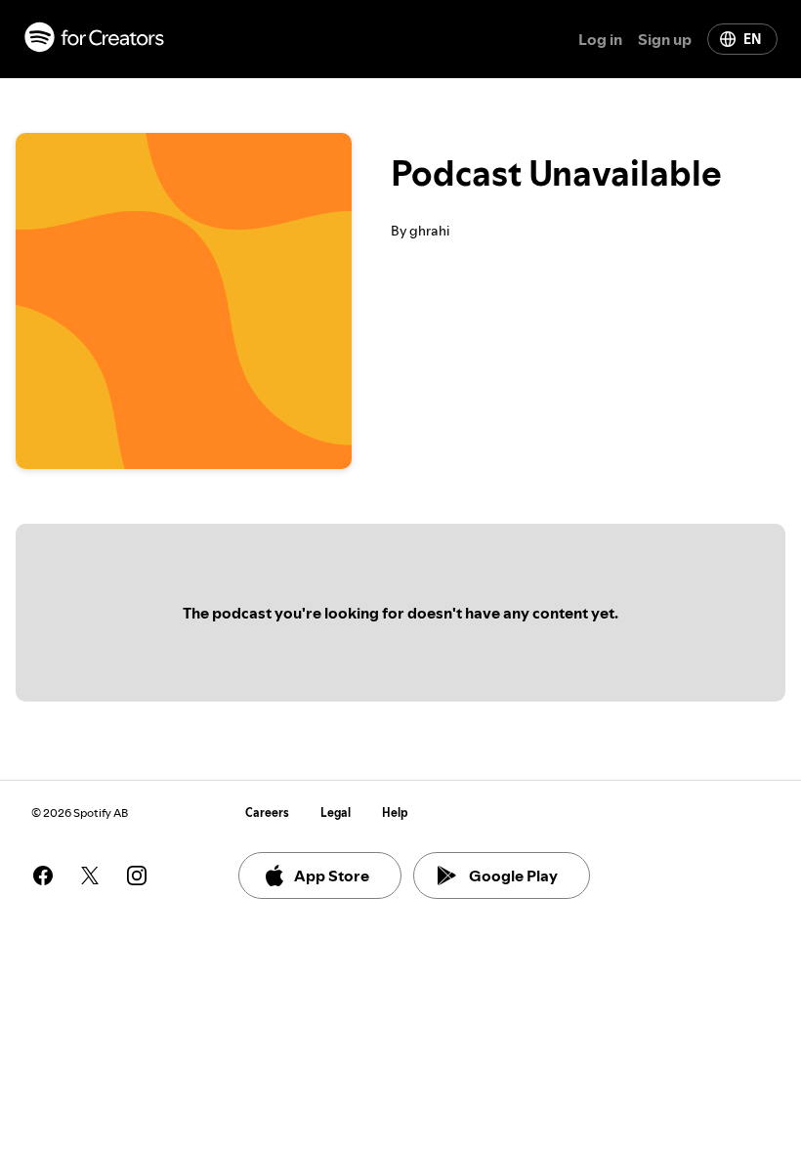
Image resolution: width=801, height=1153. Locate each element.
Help (395, 812)
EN (752, 39)
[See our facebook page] (43, 875)
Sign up (665, 39)
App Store (331, 875)
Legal (335, 812)
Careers (267, 812)
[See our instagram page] (136, 875)
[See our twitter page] (90, 875)
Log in (600, 39)
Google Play (513, 875)
